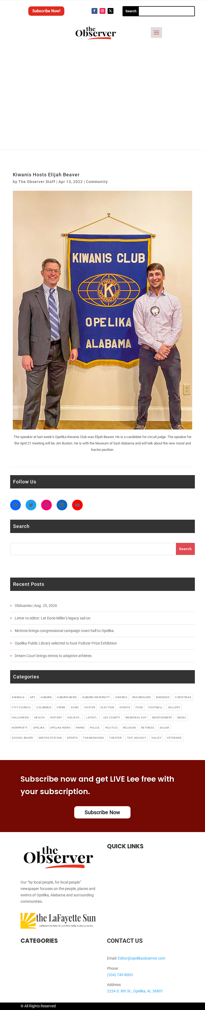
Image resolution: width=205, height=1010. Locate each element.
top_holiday (136, 737)
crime (61, 707)
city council (21, 707)
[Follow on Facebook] (94, 11)
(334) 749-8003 (120, 975)
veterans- (174, 737)
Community (97, 182)
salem (164, 727)
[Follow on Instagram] (102, 11)
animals (18, 697)
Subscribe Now (102, 812)
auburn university (96, 697)
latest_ (92, 717)
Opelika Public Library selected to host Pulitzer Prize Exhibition (66, 643)
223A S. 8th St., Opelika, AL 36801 (135, 991)
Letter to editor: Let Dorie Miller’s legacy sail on (52, 618)
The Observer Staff (36, 182)
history (56, 717)
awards (121, 697)
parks (80, 727)
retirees (147, 727)
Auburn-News (67, 697)
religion (129, 727)
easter (90, 707)
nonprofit (20, 727)
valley (156, 737)
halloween (20, 717)
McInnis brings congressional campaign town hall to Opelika (64, 631)
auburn (46, 697)
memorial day (136, 717)
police (95, 727)
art (33, 697)
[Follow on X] (110, 11)
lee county (111, 717)
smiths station (50, 737)
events (125, 707)
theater (115, 737)
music (182, 717)
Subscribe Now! (46, 11)
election (107, 707)
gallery (174, 707)
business (162, 697)
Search (185, 549)
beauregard (141, 697)
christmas (183, 697)
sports (72, 737)
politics (111, 727)
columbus (43, 707)
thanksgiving (93, 737)
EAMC (75, 707)
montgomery (162, 717)
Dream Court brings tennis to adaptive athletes (53, 656)
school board (22, 737)
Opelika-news (60, 727)
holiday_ (74, 717)
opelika (39, 727)
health (39, 717)
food (139, 707)
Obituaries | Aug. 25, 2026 (36, 605)
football (156, 707)
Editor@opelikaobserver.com (141, 958)
